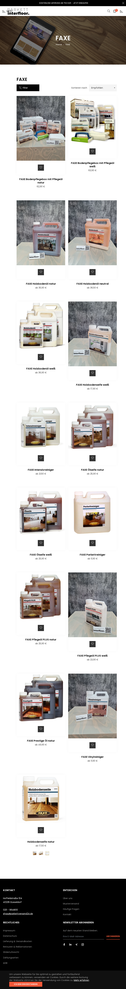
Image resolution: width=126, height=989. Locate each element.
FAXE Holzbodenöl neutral (93, 284)
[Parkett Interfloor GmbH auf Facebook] (64, 944)
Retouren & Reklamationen (17, 946)
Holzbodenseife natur (41, 842)
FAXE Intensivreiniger (41, 470)
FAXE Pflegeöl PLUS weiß (92, 655)
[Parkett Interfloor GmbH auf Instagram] (82, 944)
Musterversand (71, 903)
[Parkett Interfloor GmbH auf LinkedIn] (70, 944)
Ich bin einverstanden (25, 984)
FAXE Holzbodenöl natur (41, 284)
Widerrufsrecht (11, 952)
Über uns (67, 898)
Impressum (9, 930)
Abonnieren (113, 936)
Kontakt (67, 914)
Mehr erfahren (81, 980)
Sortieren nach (79, 87)
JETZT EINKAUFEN (80, 3)
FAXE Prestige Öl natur (41, 741)
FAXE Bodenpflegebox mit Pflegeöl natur (41, 180)
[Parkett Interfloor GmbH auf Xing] (76, 944)
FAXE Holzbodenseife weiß (92, 385)
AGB (5, 963)
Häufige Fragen (71, 909)
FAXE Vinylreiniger (92, 757)
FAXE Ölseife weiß (41, 554)
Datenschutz (10, 935)
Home (59, 44)
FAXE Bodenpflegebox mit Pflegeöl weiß (92, 164)
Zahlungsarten (11, 957)
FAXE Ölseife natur (92, 470)
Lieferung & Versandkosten (17, 941)
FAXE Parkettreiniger (92, 554)
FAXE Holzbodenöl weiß (40, 368)
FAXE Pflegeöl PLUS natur (40, 639)
